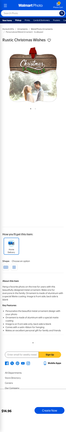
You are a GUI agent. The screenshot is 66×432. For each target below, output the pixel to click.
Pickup (18, 20)
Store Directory (13, 378)
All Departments (13, 372)
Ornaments (22, 29)
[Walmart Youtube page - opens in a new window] (23, 363)
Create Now (49, 410)
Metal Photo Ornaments (42, 29)
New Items (7, 20)
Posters (56, 20)
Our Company (12, 388)
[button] (49, 40)
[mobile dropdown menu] (5, 5)
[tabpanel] (33, 75)
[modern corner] (5, 267)
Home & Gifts (8, 29)
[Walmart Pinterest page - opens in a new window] (17, 363)
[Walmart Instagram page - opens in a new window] (28, 363)
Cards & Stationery (41, 20)
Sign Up (50, 354)
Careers (9, 383)
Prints (27, 20)
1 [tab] (30, 108)
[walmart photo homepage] (30, 5)
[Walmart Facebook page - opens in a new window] (7, 363)
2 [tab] (34, 108)
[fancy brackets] (14, 267)
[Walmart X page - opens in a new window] (12, 363)
